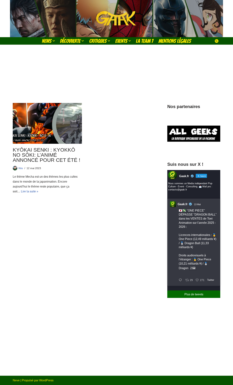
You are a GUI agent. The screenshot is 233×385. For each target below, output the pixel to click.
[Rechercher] (216, 41)
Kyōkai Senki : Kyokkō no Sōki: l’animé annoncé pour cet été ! (46, 155)
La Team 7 (144, 41)
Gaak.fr (182, 204)
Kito (21, 168)
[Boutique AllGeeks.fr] (193, 151)
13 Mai (197, 204)
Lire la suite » (29, 191)
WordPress (46, 380)
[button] (53, 41)
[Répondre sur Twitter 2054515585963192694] (181, 280)
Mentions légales (174, 41)
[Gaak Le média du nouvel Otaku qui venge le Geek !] (116, 18)
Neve (16, 380)
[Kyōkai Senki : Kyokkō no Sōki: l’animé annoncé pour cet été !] (47, 123)
